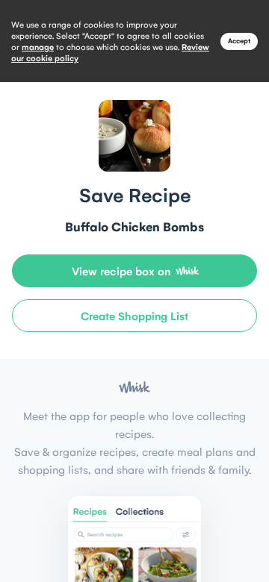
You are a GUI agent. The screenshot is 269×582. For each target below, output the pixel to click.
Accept (239, 40)
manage (38, 46)
